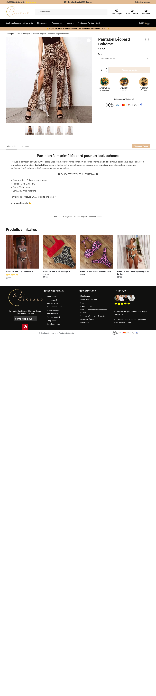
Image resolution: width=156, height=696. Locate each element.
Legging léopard (53, 310)
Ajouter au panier (130, 70)
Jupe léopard (52, 300)
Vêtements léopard (95, 216)
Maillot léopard (52, 314)
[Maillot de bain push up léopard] (22, 252)
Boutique (26, 33)
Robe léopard (52, 296)
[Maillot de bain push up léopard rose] (96, 252)
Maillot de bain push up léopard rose (95, 271)
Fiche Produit (11, 146)
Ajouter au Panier (141, 146)
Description (24, 146)
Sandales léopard (53, 324)
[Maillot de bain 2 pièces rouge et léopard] (59, 252)
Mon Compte (117, 14)
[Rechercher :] (71, 11)
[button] (89, 40)
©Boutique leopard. (47, 333)
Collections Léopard (142, 2)
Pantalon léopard (39, 33)
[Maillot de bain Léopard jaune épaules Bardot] (133, 252)
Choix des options (23, 283)
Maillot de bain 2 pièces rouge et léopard (56, 272)
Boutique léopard (13, 33)
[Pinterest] (25, 327)
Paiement (146, 14)
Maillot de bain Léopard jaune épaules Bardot (133, 272)
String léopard (52, 320)
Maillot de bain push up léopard (19, 271)
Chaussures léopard (54, 307)
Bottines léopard (53, 303)
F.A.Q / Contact (132, 14)
